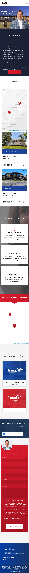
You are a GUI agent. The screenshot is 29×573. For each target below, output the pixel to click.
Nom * (3, 464)
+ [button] (3, 91)
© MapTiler (14, 130)
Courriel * (5, 472)
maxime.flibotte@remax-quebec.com (9, 21)
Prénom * (4, 457)
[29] (14, 327)
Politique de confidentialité (10, 518)
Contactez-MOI (13, 526)
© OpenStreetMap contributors (21, 130)
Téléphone (5, 479)
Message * (5, 486)
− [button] (3, 93)
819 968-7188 (4, 18)
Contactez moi (14, 72)
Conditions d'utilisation (15, 568)
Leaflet (10, 130)
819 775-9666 (4, 19)
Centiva (17, 571)
